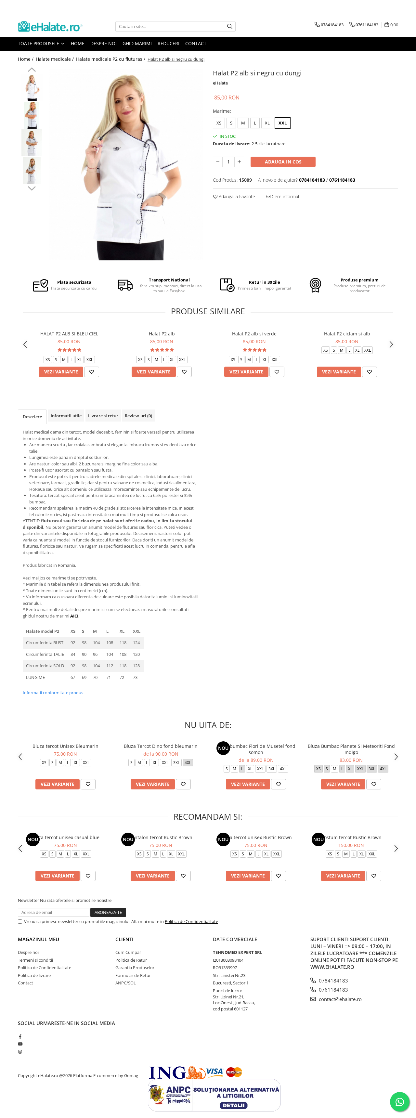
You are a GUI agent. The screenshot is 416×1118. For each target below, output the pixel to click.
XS (218, 123)
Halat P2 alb (162, 334)
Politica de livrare (34, 975)
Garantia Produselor (134, 967)
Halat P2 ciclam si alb (347, 334)
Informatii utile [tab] (66, 416)
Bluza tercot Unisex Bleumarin (65, 746)
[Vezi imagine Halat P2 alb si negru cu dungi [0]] (31, 87)
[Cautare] (230, 26)
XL (267, 123)
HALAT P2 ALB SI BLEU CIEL (69, 334)
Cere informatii (286, 196)
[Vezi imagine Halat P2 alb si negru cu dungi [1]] (31, 115)
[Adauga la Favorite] (91, 372)
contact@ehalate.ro (340, 999)
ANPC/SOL (125, 983)
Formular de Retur (133, 975)
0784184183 (333, 980)
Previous (31, 70)
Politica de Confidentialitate (191, 921)
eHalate (220, 83)
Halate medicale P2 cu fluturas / (111, 59)
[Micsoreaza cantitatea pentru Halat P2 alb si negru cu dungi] (218, 162)
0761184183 (333, 989)
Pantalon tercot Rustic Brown (160, 837)
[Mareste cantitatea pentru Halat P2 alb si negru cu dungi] (239, 162)
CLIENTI (124, 939)
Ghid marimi (137, 43)
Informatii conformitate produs (53, 693)
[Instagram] (20, 1052)
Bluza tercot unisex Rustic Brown (256, 837)
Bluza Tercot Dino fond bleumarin (161, 746)
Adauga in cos (283, 162)
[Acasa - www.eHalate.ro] (50, 26)
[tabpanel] (126, 164)
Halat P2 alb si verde (254, 334)
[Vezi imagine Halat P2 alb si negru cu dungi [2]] (31, 142)
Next (31, 187)
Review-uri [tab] (138, 416)
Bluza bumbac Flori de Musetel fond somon (255, 749)
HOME (77, 43)
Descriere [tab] (32, 417)
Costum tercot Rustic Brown (351, 837)
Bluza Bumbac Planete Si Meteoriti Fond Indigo (351, 749)
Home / (26, 59)
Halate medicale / (55, 59)
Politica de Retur (131, 960)
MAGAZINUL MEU (38, 939)
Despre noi (103, 43)
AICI (74, 616)
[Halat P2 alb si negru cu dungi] (126, 164)
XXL (283, 123)
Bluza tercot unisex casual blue (65, 837)
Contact (195, 43)
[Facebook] (20, 1036)
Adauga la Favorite (236, 196)
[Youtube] (20, 1044)
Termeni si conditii (35, 960)
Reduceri (168, 43)
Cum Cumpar (128, 952)
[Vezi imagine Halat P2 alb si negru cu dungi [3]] (31, 170)
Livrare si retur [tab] (103, 416)
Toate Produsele (39, 43)
